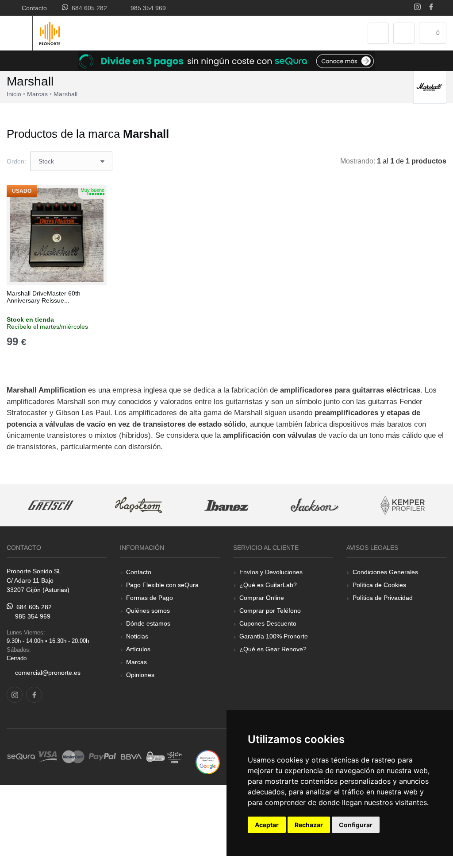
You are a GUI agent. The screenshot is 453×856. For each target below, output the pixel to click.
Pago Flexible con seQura (162, 584)
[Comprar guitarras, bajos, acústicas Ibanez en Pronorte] (227, 505)
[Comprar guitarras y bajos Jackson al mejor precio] (315, 505)
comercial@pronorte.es (48, 672)
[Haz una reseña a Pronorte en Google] (208, 761)
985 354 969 (146, 8)
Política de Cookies (379, 584)
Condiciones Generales (385, 572)
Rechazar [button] (309, 825)
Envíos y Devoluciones (271, 572)
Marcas (136, 661)
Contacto (32, 8)
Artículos (138, 649)
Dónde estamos (148, 623)
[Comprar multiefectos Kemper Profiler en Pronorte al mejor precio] (402, 505)
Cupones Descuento (267, 623)
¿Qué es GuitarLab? (268, 584)
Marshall (65, 93)
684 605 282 (87, 8)
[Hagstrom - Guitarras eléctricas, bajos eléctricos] (139, 505)
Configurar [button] (355, 825)
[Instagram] (417, 7)
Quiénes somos (148, 610)
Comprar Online (261, 597)
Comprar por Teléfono (270, 610)
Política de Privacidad (383, 597)
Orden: (16, 161)
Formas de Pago (149, 597)
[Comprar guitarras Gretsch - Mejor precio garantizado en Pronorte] (51, 505)
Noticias (137, 636)
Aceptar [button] (267, 825)
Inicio (14, 93)
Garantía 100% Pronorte (273, 636)
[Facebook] (431, 7)
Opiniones (140, 674)
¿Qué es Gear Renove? (273, 649)
